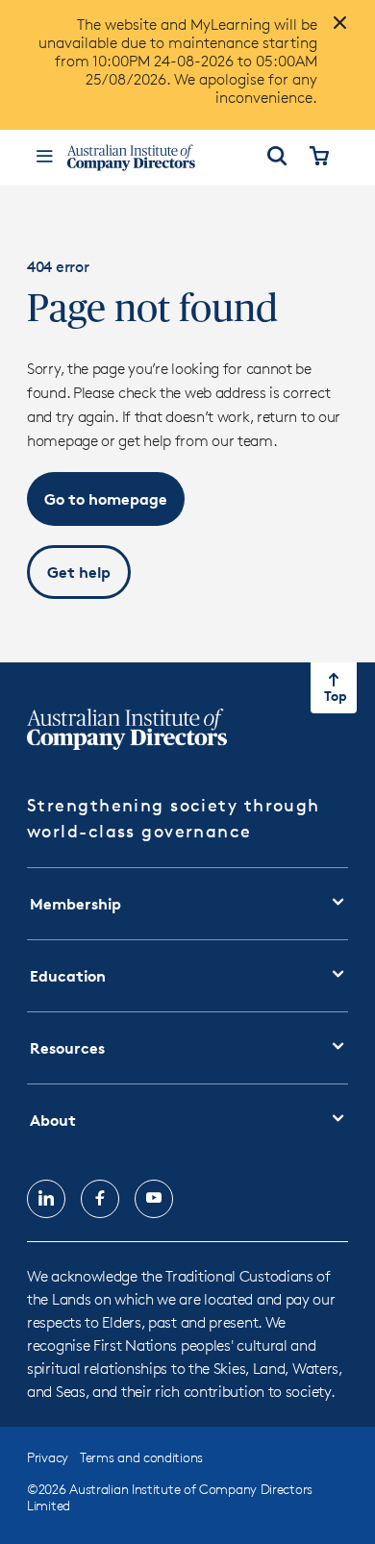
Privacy (47, 1457)
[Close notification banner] (334, 30)
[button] (106, 499)
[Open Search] (277, 158)
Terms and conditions (141, 1457)
